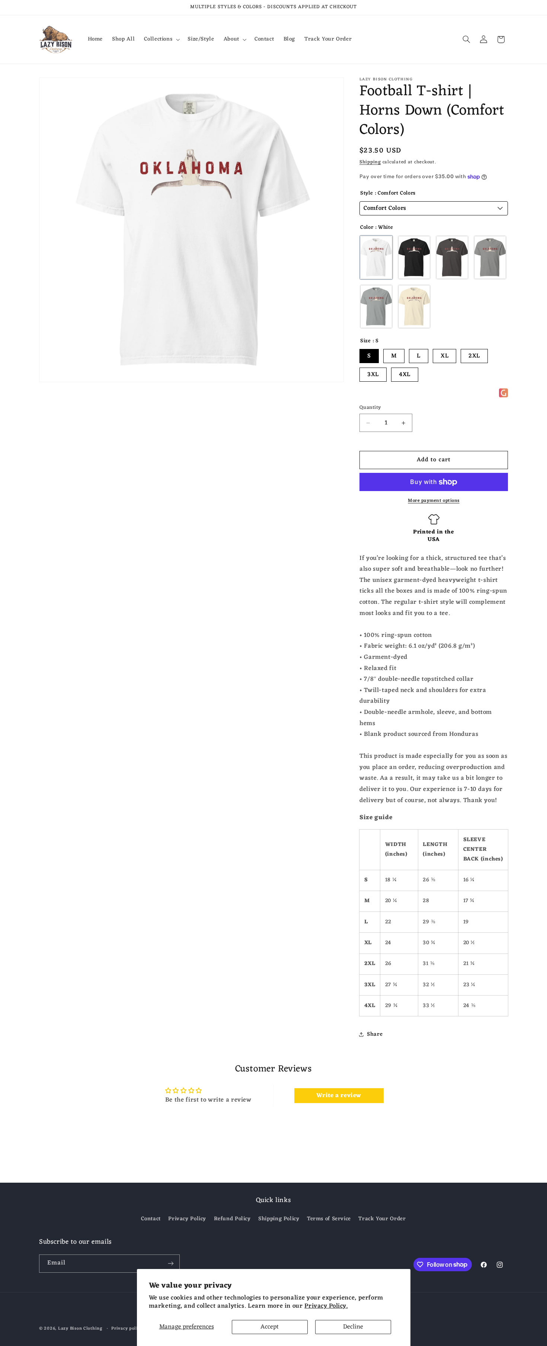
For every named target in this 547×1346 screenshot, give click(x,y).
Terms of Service (329, 1219)
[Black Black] (414, 257)
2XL (474, 356)
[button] (161, 39)
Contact (150, 1219)
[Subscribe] (170, 1263)
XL (444, 356)
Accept (269, 1327)
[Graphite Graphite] (452, 257)
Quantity (370, 407)
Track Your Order (382, 1219)
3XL (373, 374)
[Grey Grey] (490, 257)
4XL (404, 374)
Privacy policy (127, 1328)
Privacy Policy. (326, 1306)
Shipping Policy (278, 1219)
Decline (353, 1327)
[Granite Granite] (376, 306)
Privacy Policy (187, 1219)
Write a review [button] (338, 1095)
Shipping (370, 162)
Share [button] (375, 1034)
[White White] (376, 257)
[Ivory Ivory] (414, 306)
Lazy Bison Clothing (80, 1328)
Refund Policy (232, 1219)
